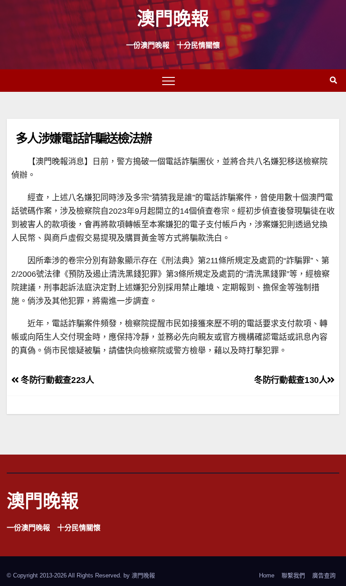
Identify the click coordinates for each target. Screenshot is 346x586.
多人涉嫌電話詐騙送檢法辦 (83, 138)
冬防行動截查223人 (56, 380)
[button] (333, 80)
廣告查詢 (324, 575)
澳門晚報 (173, 17)
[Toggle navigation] (168, 80)
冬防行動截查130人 (290, 380)
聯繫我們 (293, 575)
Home (266, 575)
